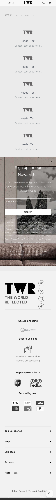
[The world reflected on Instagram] (42, 298)
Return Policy (19, 491)
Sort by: (8, 15)
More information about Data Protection (28, 255)
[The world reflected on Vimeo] (42, 291)
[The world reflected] (28, 3)
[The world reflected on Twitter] (42, 283)
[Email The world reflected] (42, 306)
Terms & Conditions (38, 491)
